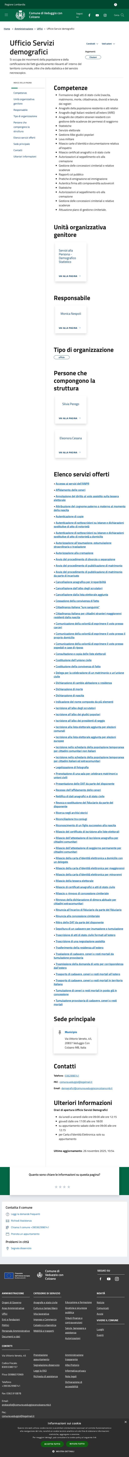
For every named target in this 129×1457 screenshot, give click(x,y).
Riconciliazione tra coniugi (71, 819)
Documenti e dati (11, 1336)
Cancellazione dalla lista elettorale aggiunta (82, 594)
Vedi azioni (107, 43)
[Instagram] (104, 15)
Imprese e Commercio (45, 1319)
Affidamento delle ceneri (70, 490)
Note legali (71, 1376)
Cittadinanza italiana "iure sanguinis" (78, 607)
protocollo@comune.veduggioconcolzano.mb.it (26, 1405)
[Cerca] (122, 15)
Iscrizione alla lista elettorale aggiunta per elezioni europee (85, 739)
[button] (64, 1451)
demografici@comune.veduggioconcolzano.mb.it (87, 1088)
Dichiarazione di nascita (70, 695)
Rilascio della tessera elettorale (74, 881)
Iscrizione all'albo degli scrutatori (76, 708)
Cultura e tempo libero (45, 1308)
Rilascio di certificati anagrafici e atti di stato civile (85, 887)
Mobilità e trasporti (44, 1331)
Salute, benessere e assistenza (75, 1330)
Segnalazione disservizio (46, 1365)
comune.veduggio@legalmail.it (76, 1082)
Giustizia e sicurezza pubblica (76, 1310)
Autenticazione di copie (70, 516)
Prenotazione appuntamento (41, 1357)
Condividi (90, 43)
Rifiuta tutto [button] (77, 1444)
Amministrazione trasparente (74, 1357)
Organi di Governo (11, 1302)
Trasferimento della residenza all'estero (80, 947)
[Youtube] (96, 15)
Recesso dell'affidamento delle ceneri (78, 790)
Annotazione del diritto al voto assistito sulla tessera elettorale (86, 498)
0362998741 (72, 1076)
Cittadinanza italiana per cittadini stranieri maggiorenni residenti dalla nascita (87, 615)
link (94, 1437)
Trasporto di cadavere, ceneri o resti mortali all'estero (88, 974)
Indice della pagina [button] (23, 82)
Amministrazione (24, 29)
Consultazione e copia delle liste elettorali (81, 654)
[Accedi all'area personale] (115, 4)
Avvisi (100, 1314)
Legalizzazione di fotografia (72, 767)
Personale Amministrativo (16, 1331)
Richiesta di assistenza (46, 1376)
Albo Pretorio (72, 1365)
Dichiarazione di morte (69, 689)
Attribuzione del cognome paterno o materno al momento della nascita (90, 508)
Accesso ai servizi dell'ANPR (72, 483)
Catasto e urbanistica (45, 1325)
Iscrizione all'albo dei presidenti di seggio (80, 720)
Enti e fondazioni (11, 1319)
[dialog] (64, 1438)
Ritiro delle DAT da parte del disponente (80, 922)
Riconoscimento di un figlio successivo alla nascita (86, 825)
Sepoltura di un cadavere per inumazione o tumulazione (89, 929)
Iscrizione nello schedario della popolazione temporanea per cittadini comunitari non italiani (89, 749)
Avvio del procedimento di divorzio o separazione (85, 559)
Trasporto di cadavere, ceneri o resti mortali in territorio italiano (88, 982)
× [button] (125, 1422)
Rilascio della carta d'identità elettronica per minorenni (89, 874)
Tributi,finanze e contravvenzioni (73, 1320)
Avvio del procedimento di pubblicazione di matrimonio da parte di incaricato (88, 574)
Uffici (40, 29)
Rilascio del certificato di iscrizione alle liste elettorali (87, 831)
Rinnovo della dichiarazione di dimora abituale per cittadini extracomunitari (85, 902)
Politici (5, 1325)
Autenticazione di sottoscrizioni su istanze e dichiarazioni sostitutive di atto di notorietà (89, 525)
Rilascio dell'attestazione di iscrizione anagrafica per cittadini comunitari (86, 840)
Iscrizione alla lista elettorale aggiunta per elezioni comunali (85, 729)
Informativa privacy (75, 1371)
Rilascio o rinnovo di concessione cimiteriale (82, 893)
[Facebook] (88, 15)
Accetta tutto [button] (52, 1444)
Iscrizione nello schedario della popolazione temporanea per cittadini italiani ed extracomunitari (89, 759)
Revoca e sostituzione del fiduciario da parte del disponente (83, 804)
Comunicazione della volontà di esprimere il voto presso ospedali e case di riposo (88, 646)
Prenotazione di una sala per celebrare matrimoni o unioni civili (86, 775)
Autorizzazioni (72, 1338)
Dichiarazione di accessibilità (73, 1384)
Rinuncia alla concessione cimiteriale (78, 916)
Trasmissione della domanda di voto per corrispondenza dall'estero (88, 966)
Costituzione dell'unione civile (74, 660)
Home (7, 29)
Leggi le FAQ (40, 1371)
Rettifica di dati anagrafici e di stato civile (80, 796)
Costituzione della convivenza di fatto (78, 666)
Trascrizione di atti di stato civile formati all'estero (85, 935)
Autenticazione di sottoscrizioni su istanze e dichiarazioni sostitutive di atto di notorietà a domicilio (89, 535)
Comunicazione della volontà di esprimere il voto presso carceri (88, 625)
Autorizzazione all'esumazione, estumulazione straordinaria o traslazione (82, 545)
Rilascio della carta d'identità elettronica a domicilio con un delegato (88, 860)
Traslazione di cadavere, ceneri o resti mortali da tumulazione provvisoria (84, 956)
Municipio (71, 1032)
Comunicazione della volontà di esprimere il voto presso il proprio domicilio (89, 635)
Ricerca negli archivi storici (72, 813)
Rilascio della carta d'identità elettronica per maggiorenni (90, 868)
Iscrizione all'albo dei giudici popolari (78, 714)
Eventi (100, 1335)
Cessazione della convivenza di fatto (77, 601)
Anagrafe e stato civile (45, 1302)
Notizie (100, 1302)
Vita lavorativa (41, 1314)
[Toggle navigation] (6, 15)
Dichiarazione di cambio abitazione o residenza (84, 683)
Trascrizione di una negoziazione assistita (80, 941)
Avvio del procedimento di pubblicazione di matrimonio (89, 565)
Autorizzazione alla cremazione (74, 553)
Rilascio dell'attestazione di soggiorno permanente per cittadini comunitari (87, 850)
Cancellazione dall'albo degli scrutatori (79, 588)
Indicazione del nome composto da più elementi (84, 702)
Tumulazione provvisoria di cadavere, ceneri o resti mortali (85, 1002)
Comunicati (103, 1308)
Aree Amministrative (13, 1308)
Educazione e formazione (78, 1302)
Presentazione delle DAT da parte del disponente (85, 784)
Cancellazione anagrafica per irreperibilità (81, 582)
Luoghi (100, 1329)
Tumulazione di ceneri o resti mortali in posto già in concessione (85, 992)
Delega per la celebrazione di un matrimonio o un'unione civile (89, 675)
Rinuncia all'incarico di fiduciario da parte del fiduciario (89, 910)
